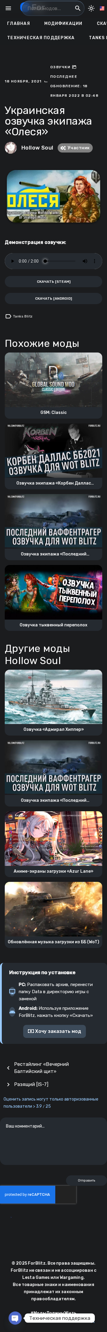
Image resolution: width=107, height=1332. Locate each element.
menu (8, 8)
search (77, 8)
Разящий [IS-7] (31, 1084)
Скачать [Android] (53, 298)
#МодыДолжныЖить (53, 1313)
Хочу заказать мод (57, 1031)
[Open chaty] (15, 1318)
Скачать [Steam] (53, 282)
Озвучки (61, 67)
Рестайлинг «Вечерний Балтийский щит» (41, 1067)
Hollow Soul (37, 148)
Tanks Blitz (22, 316)
